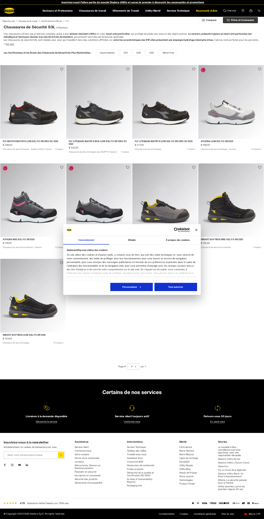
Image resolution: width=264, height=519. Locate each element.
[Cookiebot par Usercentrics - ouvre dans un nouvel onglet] (176, 230)
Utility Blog (185, 469)
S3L (67, 21)
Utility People (186, 465)
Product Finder (187, 483)
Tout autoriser (175, 287)
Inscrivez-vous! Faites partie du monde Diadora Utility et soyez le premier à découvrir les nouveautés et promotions (132, 2)
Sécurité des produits (86, 479)
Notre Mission (186, 454)
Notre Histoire (186, 450)
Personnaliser (129, 287)
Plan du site (228, 514)
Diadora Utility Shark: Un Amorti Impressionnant (230, 475)
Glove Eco (223, 466)
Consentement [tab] (86, 240)
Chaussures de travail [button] (92, 10)
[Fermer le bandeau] (196, 230)
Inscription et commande (88, 475)
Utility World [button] (152, 10)
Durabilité (184, 461)
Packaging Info (134, 485)
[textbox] (131, 366)
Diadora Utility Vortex (229, 459)
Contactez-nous (132, 421)
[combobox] (133, 366)
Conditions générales (205, 514)
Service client (82, 447)
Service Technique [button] (178, 10)
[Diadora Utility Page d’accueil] (9, 11)
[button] (207, 11)
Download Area (135, 458)
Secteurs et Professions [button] (57, 10)
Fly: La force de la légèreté (232, 470)
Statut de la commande (87, 458)
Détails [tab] (132, 240)
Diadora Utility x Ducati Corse (233, 462)
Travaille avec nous (137, 454)
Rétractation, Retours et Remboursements (88, 466)
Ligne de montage (188, 458)
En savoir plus (217, 421)
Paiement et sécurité (85, 471)
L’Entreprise (185, 447)
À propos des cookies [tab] (178, 240)
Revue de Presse (188, 472)
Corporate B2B (135, 461)
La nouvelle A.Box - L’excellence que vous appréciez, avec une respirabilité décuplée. (229, 451)
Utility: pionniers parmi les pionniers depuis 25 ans (231, 487)
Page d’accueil (8, 21)
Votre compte (82, 454)
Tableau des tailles (136, 450)
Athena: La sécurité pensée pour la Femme (232, 481)
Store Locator (186, 476)
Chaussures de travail (27, 21)
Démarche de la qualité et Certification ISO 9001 (140, 474)
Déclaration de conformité (140, 465)
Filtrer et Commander (242, 20)
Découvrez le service (46, 421)
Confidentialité (166, 514)
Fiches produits (135, 469)
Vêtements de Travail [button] (125, 10)
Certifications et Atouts (51, 21)
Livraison (79, 461)
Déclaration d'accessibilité (88, 482)
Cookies (184, 514)
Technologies (186, 480)
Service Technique (136, 447)
